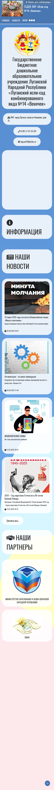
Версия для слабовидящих (39, 2)
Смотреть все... (13, 520)
